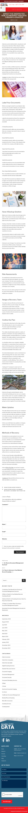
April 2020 (4, 633)
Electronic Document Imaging (9, 689)
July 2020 (4, 624)
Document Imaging (7, 671)
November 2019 (6, 648)
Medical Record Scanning (8, 698)
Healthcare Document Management (11, 695)
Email (4, 531)
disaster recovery (10, 489)
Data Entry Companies (7, 660)
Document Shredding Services (9, 680)
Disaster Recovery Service (12, 487)
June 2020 (4, 627)
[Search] (24, 580)
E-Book (4, 686)
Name (4, 524)
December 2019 (6, 645)
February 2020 (5, 639)
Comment (5, 504)
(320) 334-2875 (20, 755)
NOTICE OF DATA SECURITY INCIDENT (14, 1)
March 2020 (5, 636)
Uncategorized (5, 706)
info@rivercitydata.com (21, 753)
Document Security (7, 677)
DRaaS (4, 683)
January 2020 (5, 642)
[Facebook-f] (3, 740)
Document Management (8, 674)
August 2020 (5, 622)
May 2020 (4, 630)
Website (4, 539)
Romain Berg (24, 811)
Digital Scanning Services (8, 665)
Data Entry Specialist (7, 662)
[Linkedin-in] (8, 740)
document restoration (17, 490)
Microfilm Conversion (7, 700)
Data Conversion (6, 657)
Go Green (4, 692)
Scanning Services (6, 703)
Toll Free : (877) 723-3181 (16, 4)
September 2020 (6, 619)
